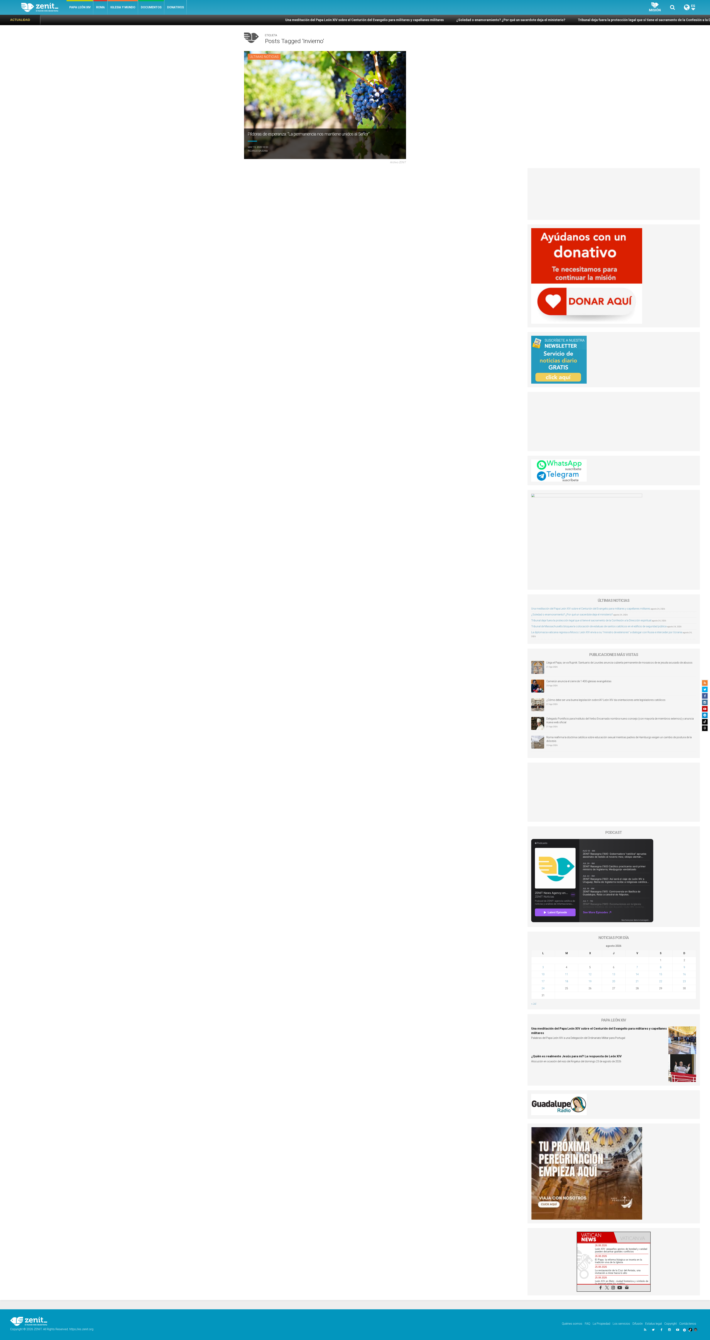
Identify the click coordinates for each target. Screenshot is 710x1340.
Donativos (175, 7)
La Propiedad (601, 1323)
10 (543, 974)
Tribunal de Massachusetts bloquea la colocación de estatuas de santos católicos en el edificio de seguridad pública (567, 20)
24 (543, 988)
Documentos (151, 7)
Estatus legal (653, 1323)
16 (684, 974)
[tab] (595, 1237)
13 (613, 974)
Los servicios (621, 1323)
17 (543, 981)
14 (637, 974)
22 (660, 981)
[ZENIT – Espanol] (44, 7)
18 (566, 981)
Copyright (670, 1323)
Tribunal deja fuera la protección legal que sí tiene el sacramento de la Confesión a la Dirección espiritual (385, 20)
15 (660, 974)
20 (613, 981)
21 (637, 981)
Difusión (638, 1323)
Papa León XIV (80, 7)
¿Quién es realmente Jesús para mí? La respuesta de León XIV (576, 1056)
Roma (100, 7)
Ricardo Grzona (258, 150)
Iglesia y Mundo (122, 7)
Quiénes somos (572, 1323)
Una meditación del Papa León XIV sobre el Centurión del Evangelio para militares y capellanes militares (92, 20)
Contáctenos (687, 1323)
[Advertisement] (614, 194)
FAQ (587, 1323)
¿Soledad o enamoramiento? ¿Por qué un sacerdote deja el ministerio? (238, 20)
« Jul (533, 1003)
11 (566, 974)
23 (684, 981)
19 (590, 981)
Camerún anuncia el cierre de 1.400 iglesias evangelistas (578, 681)
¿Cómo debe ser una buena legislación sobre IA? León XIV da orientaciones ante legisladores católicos (605, 699)
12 (590, 974)
